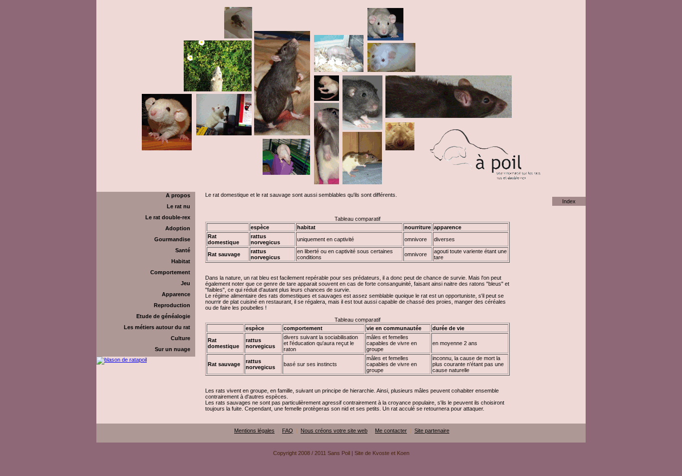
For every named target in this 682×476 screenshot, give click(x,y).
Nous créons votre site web (334, 431)
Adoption (177, 228)
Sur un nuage (172, 349)
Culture (180, 338)
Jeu (185, 283)
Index (569, 201)
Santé (182, 250)
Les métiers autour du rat (157, 327)
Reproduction (172, 305)
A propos (178, 195)
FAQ (287, 431)
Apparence (176, 294)
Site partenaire (431, 431)
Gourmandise (172, 239)
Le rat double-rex (167, 217)
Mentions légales (254, 431)
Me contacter (391, 431)
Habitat (180, 261)
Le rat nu (178, 206)
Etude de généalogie (163, 316)
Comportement (170, 272)
